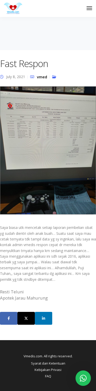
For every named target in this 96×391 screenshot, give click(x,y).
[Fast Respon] (48, 152)
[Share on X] (26, 318)
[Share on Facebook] (8, 318)
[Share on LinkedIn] (43, 318)
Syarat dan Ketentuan (48, 363)
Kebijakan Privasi (48, 369)
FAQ (48, 376)
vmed (42, 76)
